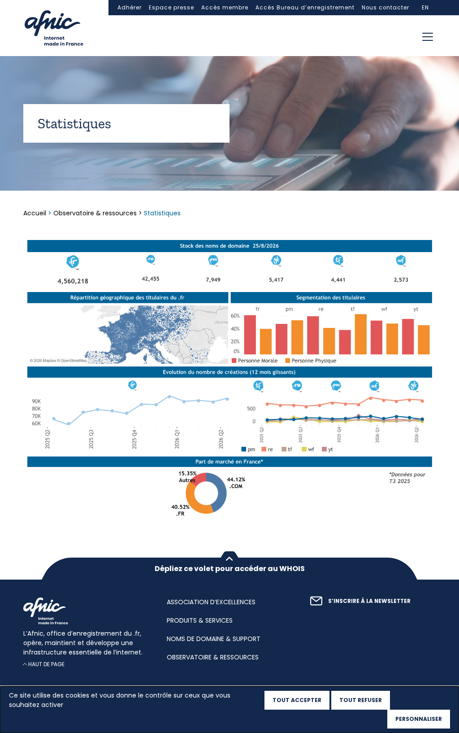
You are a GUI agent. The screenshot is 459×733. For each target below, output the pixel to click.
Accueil (35, 213)
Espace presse (171, 7)
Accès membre (224, 7)
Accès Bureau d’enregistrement (305, 7)
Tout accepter (297, 700)
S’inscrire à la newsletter (369, 601)
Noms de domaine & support (213, 638)
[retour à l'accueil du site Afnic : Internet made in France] (86, 611)
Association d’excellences (211, 602)
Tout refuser (360, 700)
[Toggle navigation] (427, 37)
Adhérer (129, 7)
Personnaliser (418, 719)
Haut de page (46, 664)
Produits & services (200, 620)
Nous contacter (385, 7)
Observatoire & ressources (95, 213)
